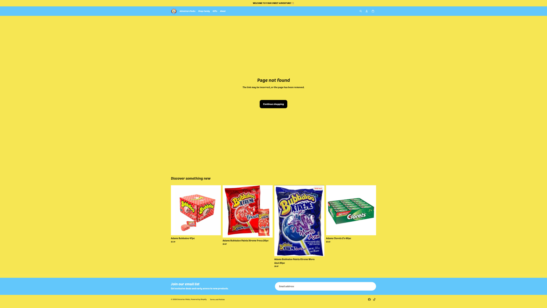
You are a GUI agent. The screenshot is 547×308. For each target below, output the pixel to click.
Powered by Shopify (199, 299)
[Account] (367, 11)
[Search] (361, 11)
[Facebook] (369, 299)
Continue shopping (273, 104)
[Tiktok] (374, 299)
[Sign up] (372, 286)
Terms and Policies (217, 299)
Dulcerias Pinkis (183, 299)
